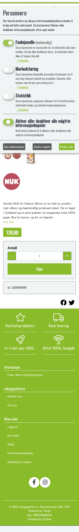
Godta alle (66, 146)
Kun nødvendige (14, 146)
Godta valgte (42, 146)
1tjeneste (22, 60)
